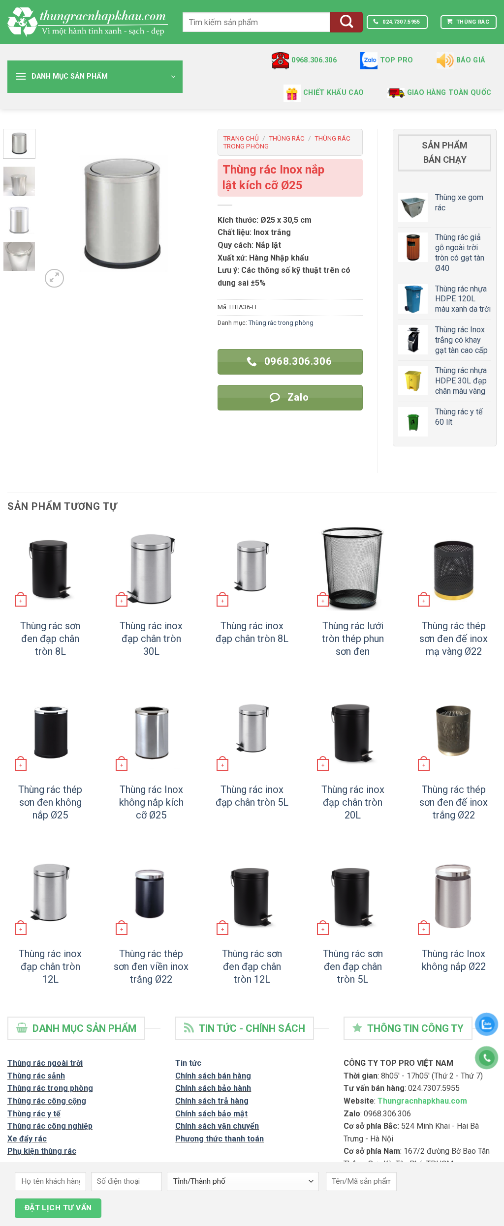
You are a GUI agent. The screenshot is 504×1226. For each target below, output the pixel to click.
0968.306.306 (313, 60)
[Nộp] (346, 22)
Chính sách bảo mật (211, 1113)
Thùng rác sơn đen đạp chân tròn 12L (252, 966)
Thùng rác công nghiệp (50, 1126)
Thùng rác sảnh (36, 1075)
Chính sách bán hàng (213, 1075)
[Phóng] (54, 278)
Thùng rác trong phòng (281, 322)
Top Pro (396, 60)
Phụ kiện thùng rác (41, 1151)
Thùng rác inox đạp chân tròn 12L (50, 966)
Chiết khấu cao (333, 92)
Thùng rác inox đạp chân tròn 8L (252, 632)
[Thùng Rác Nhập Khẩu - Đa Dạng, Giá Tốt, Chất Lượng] (87, 22)
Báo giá (470, 60)
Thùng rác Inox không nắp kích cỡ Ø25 (151, 802)
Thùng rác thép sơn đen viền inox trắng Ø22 (151, 966)
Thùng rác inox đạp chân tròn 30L (151, 638)
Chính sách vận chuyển (217, 1126)
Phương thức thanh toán (219, 1138)
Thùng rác (287, 138)
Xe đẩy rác (27, 1138)
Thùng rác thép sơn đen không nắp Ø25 (50, 802)
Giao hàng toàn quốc (449, 92)
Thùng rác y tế (34, 1113)
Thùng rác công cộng (46, 1101)
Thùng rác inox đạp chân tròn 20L (352, 802)
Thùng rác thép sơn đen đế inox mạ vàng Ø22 (453, 638)
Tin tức (188, 1063)
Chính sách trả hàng (212, 1101)
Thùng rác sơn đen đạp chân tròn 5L (353, 966)
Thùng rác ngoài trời (45, 1063)
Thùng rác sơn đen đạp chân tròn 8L (50, 638)
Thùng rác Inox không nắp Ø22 (454, 960)
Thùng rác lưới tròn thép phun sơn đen (353, 638)
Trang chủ (241, 138)
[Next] (187, 209)
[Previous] (57, 209)
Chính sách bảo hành (213, 1088)
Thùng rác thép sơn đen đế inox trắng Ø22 (453, 802)
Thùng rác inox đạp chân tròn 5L (252, 796)
